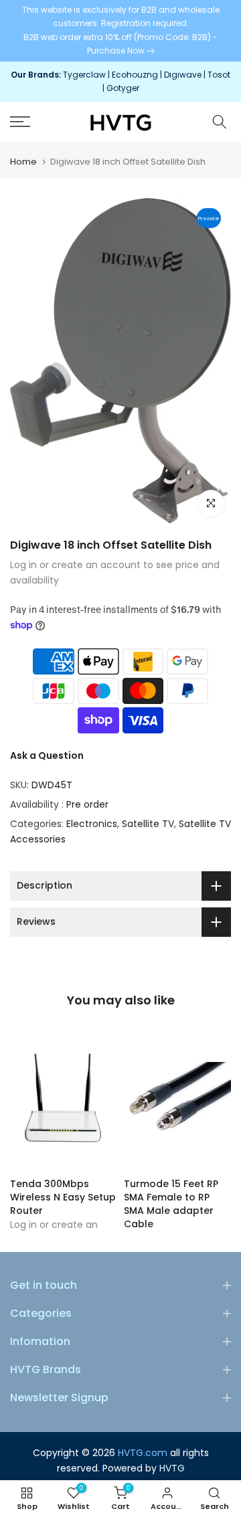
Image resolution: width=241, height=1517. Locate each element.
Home (23, 161)
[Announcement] (120, 30)
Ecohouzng (135, 74)
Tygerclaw (85, 74)
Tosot (219, 74)
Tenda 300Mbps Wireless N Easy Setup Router (63, 1198)
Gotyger (122, 88)
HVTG (172, 1468)
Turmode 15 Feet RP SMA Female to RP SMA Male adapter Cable (171, 1204)
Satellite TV (148, 823)
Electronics (91, 823)
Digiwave (183, 74)
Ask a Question (47, 755)
